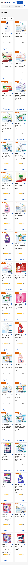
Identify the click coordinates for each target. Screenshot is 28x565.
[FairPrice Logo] (7, 2)
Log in (20, 2)
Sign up (13, 2)
